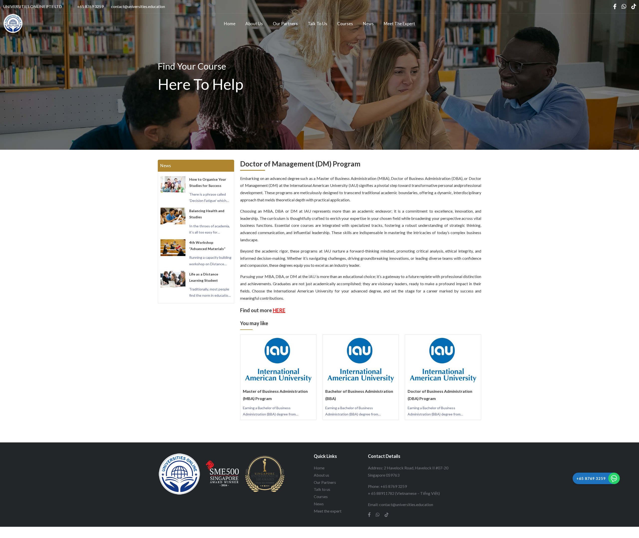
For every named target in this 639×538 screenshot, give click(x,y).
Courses (345, 23)
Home (229, 23)
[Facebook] (615, 6)
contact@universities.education (138, 6)
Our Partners (285, 23)
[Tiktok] (633, 6)
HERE (279, 310)
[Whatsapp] (624, 6)
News (368, 23)
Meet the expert (399, 23)
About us (254, 23)
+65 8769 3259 (90, 6)
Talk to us (317, 23)
